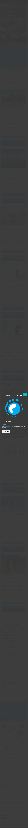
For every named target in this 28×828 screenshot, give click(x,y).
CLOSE (25, 394)
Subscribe (6, 431)
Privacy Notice (8, 426)
